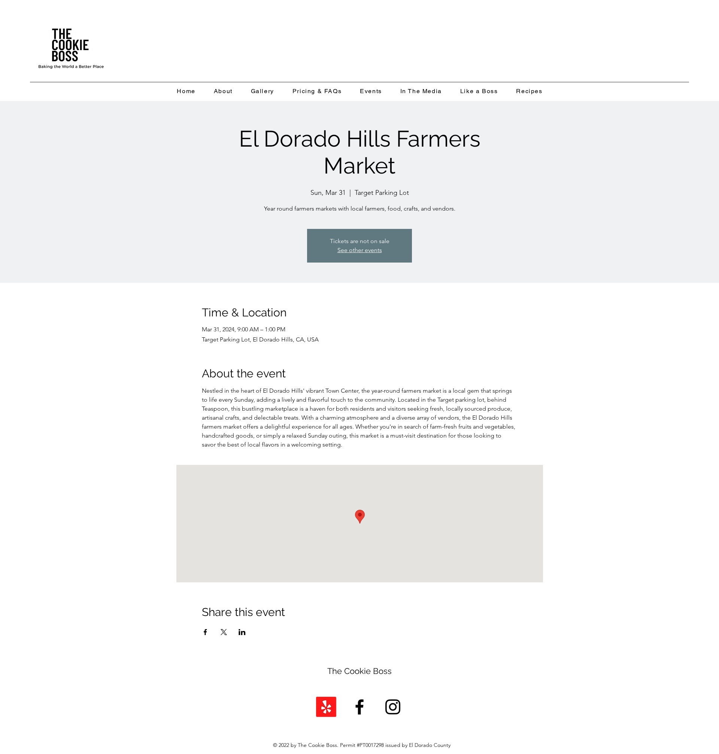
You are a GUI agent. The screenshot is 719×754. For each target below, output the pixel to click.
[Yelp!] (326, 707)
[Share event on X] (223, 632)
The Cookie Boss (359, 671)
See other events (359, 250)
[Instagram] (393, 707)
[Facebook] (359, 707)
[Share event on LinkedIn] (242, 632)
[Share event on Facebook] (205, 632)
